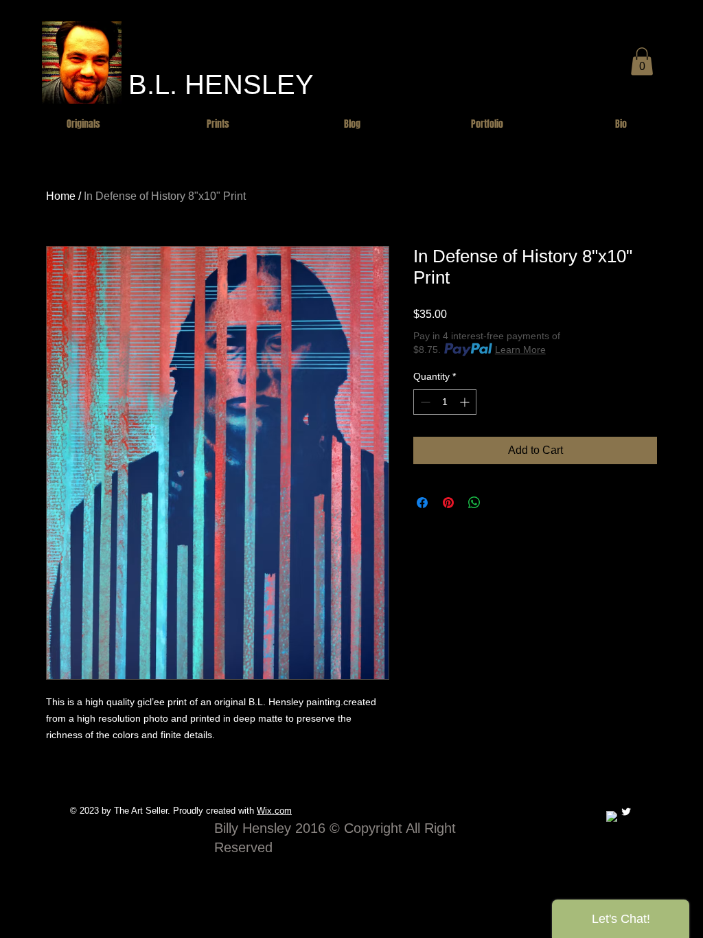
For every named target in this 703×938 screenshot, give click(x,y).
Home (61, 196)
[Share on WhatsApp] (474, 502)
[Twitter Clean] (626, 811)
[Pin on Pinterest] (448, 502)
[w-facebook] (611, 816)
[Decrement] (424, 402)
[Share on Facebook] (422, 502)
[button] (642, 61)
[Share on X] (500, 502)
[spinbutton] (445, 402)
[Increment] (465, 402)
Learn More (520, 349)
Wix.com (274, 810)
